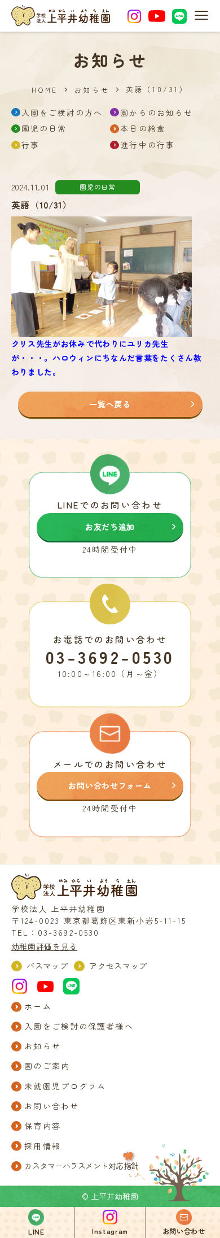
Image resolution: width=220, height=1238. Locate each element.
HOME (45, 89)
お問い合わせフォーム (109, 785)
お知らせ (91, 89)
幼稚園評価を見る (44, 946)
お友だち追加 (110, 526)
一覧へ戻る (110, 404)
